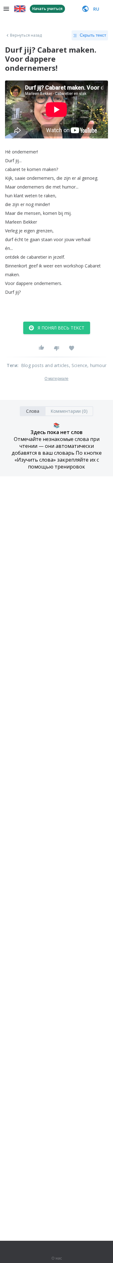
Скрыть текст (93, 35)
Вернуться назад (26, 35)
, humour (96, 365)
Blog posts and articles (45, 365)
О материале (56, 378)
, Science (78, 365)
